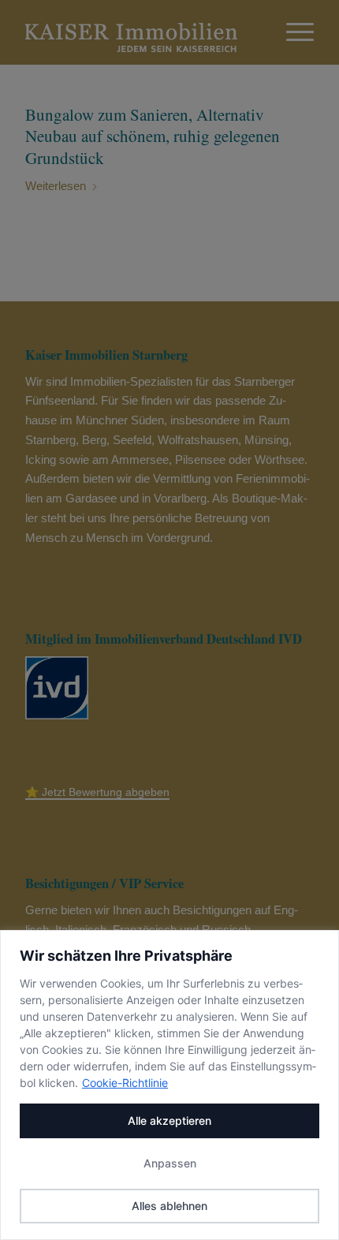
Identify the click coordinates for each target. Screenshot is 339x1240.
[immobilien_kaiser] (140, 32)
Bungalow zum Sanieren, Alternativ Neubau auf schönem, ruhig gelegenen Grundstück (152, 136)
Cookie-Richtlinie (125, 1082)
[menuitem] (292, 32)
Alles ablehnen (169, 1205)
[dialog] (169, 1085)
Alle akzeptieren (169, 1120)
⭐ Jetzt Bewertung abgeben (97, 792)
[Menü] (292, 32)
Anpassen (169, 1163)
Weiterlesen (55, 185)
